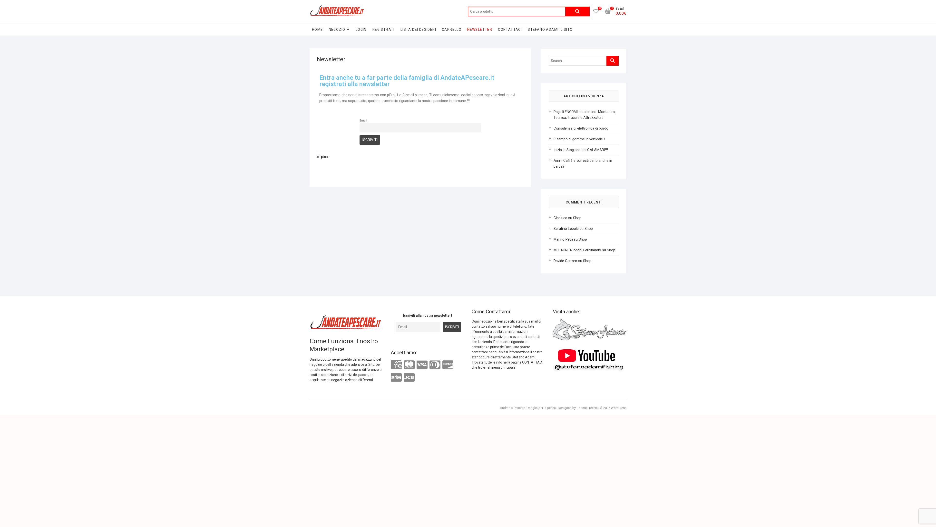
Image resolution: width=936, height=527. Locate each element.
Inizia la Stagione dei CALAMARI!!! (581, 150)
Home (317, 29)
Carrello (451, 29)
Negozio (337, 29)
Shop (577, 218)
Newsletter (479, 29)
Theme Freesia (587, 408)
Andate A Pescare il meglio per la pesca (528, 408)
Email (363, 120)
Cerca (577, 11)
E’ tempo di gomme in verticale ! (579, 139)
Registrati (383, 29)
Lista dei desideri (418, 29)
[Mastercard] (409, 365)
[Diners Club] (434, 365)
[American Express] (396, 365)
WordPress (618, 408)
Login (361, 29)
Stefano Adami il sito (550, 29)
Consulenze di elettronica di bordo (581, 128)
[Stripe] (396, 377)
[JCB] (409, 377)
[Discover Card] (447, 365)
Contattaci (510, 29)
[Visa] (422, 365)
